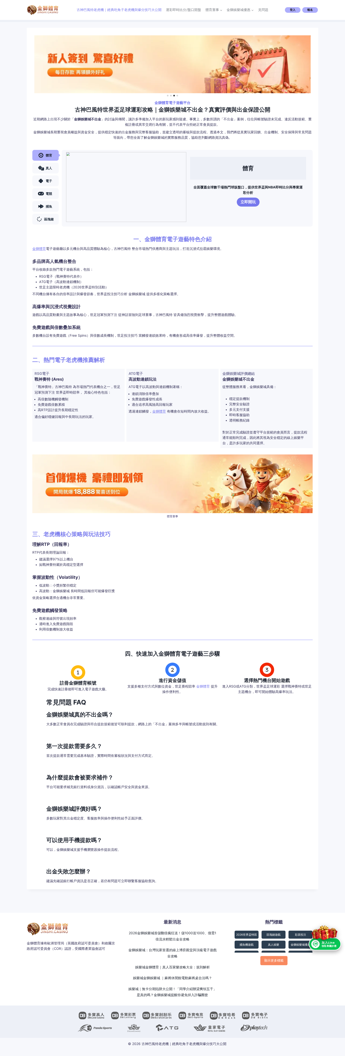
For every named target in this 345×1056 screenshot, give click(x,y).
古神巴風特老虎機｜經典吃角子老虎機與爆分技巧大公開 (119, 10)
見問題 (263, 10)
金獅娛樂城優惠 (300, 944)
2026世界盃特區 (246, 934)
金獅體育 (39, 249)
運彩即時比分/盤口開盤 (183, 10)
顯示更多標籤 (274, 960)
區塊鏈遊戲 (274, 934)
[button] (168, 95)
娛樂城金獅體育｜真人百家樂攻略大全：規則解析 (172, 967)
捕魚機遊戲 (247, 944)
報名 (310, 9)
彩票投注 (300, 934)
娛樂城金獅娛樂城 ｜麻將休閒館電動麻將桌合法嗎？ (172, 978)
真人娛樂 (273, 944)
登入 (292, 9)
